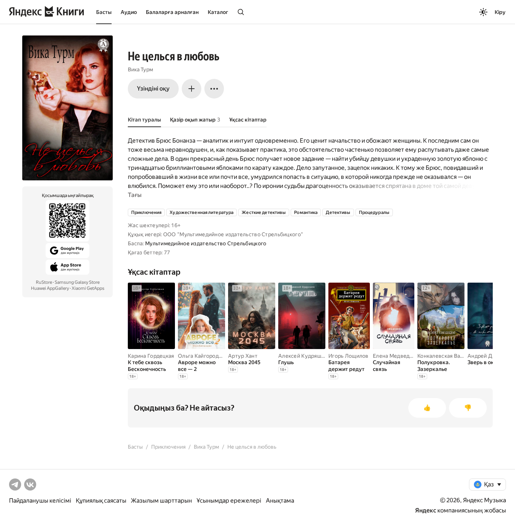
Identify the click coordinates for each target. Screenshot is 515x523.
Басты (104, 12)
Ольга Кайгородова (203, 356)
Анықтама (280, 500)
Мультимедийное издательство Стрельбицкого (205, 243)
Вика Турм (140, 69)
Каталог (218, 12)
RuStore (44, 282)
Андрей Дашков (488, 356)
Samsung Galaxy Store (77, 282)
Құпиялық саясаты (101, 500)
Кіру (500, 12)
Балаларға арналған (172, 12)
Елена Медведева (395, 356)
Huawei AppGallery (50, 288)
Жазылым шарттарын (161, 500)
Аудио (129, 12)
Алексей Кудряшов (302, 356)
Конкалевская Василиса (447, 356)
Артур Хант (243, 356)
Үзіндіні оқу (153, 88)
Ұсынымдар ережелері (228, 500)
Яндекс (425, 510)
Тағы (134, 194)
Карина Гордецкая (151, 356)
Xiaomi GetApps (88, 288)
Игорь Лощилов (348, 356)
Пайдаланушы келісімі (40, 500)
